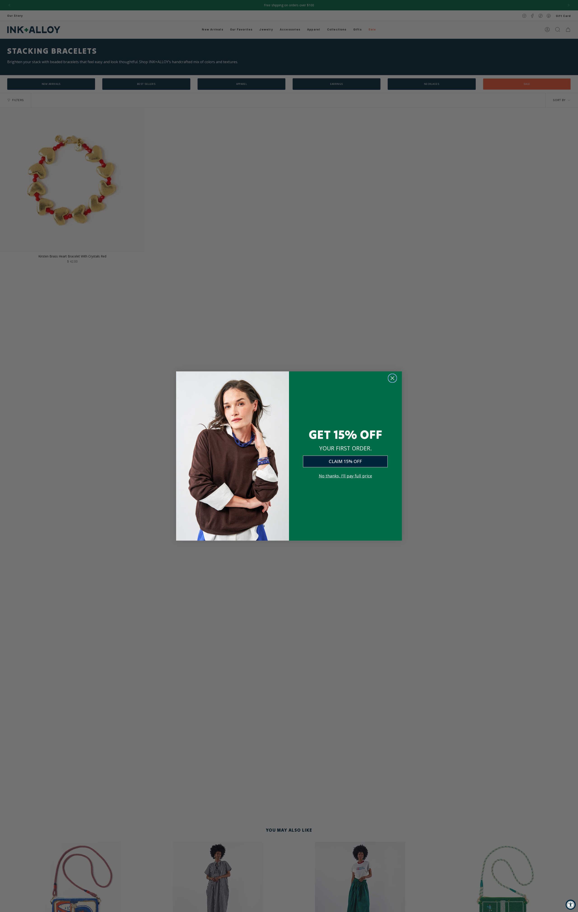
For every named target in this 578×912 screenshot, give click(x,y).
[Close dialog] (392, 378)
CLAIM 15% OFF (345, 461)
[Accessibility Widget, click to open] (571, 905)
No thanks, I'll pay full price (345, 476)
